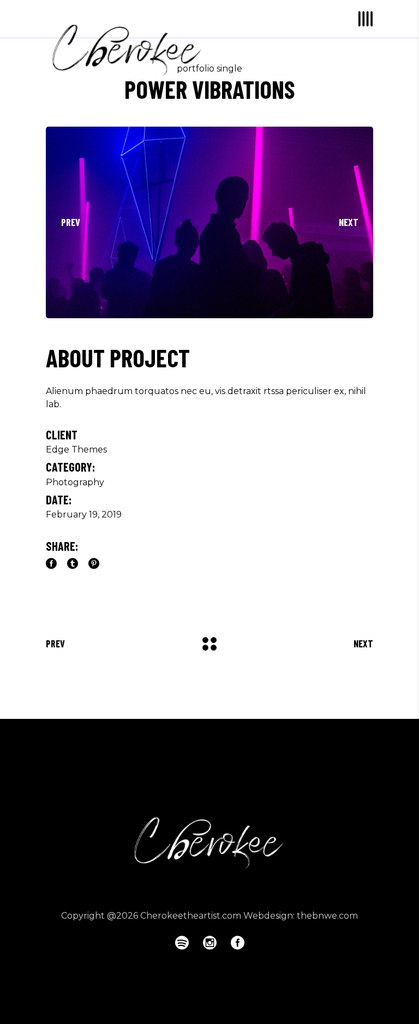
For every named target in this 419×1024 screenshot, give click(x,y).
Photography (75, 482)
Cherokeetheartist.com (190, 915)
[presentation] (70, 222)
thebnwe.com (327, 915)
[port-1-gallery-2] (209, 222)
